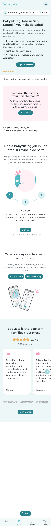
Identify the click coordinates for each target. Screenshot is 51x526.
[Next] (47, 371)
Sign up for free (25, 65)
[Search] (5, 13)
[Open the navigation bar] (45, 3)
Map (27, 513)
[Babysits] (10, 4)
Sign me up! (26, 412)
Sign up (25, 230)
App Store (17, 276)
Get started (25, 112)
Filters (44, 12)
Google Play (35, 276)
